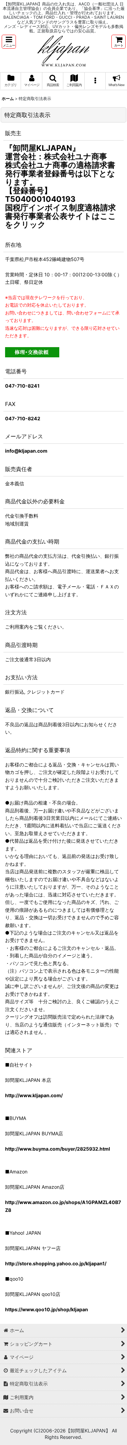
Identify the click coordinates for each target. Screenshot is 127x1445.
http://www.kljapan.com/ (34, 1095)
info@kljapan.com (26, 451)
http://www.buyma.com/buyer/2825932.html (57, 1149)
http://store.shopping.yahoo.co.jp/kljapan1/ (55, 1263)
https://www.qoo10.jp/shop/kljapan (46, 1309)
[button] (9, 42)
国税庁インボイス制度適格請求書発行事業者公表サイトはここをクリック (60, 216)
